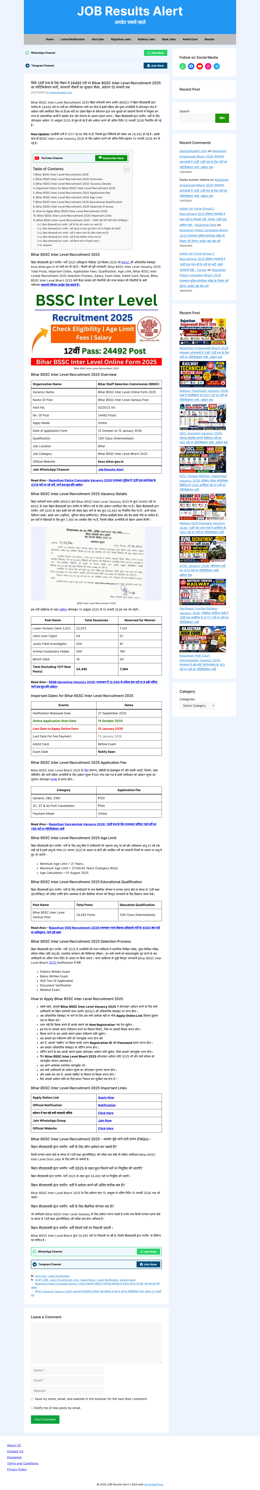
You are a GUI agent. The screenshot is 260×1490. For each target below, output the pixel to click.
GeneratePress (153, 1484)
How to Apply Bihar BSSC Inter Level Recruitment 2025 (71, 211)
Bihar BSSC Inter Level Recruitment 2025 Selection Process (74, 206)
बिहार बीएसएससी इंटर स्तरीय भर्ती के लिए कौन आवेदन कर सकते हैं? (72, 224)
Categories (187, 699)
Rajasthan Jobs (121, 39)
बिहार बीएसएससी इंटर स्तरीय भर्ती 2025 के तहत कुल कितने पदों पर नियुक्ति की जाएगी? (82, 228)
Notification (107, 1105)
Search (184, 111)
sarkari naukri (128, 1279)
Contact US (15, 1451)
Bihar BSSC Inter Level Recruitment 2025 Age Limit (69, 197)
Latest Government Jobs (64, 1279)
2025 (53, 962)
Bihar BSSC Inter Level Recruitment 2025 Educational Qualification (78, 202)
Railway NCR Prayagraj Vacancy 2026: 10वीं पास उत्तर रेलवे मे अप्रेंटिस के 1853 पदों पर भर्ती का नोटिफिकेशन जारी (203, 527)
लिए (86, 770)
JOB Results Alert (130, 10)
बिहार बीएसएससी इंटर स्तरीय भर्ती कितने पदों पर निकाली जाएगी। (71, 241)
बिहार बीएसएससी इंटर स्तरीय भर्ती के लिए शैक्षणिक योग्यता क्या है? (72, 237)
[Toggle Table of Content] (125, 169)
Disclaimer (14, 1457)
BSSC (126, 262)
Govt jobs (98, 39)
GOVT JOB (41, 1279)
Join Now (157, 53)
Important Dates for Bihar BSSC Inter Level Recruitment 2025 (75, 188)
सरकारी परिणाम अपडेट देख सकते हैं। (60, 285)
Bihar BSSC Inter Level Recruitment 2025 (62, 174)
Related (47, 245)
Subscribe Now (113, 158)
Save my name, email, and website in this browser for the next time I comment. (91, 1399)
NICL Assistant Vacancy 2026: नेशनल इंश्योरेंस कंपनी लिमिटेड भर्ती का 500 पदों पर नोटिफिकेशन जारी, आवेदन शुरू (204, 438)
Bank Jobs (169, 39)
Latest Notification (73, 39)
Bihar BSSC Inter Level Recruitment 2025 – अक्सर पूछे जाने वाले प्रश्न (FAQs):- (82, 220)
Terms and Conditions (22, 1463)
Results (209, 39)
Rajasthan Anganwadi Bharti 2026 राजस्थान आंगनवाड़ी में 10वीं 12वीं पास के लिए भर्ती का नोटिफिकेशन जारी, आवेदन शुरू (204, 352)
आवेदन (63, 609)
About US (14, 1445)
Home (50, 39)
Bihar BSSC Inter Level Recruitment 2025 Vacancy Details (73, 183)
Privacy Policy (17, 1469)
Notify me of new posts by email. (57, 1408)
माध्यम (54, 779)
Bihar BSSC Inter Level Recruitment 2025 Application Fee (73, 192)
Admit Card (190, 39)
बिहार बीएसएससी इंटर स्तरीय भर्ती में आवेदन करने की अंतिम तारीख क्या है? (76, 232)
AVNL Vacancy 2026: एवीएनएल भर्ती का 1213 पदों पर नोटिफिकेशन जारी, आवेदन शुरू (202, 570)
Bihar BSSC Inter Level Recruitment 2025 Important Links (74, 215)
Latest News (87, 1279)
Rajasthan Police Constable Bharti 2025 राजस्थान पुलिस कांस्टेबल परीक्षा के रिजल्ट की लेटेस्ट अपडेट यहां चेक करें (204, 235)
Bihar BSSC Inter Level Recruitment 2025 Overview (69, 179)
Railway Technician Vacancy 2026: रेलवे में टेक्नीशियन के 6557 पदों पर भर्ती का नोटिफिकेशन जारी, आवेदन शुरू (204, 395)
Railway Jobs (146, 39)
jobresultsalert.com (193, 151)
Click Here (105, 1113)
